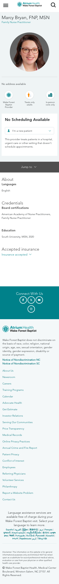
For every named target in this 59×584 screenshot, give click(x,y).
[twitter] (31, 300)
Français (48, 529)
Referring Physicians (14, 473)
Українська (25, 538)
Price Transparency (13, 428)
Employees (8, 467)
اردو (34, 538)
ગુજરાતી (6, 532)
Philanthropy (9, 486)
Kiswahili (50, 535)
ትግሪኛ (15, 538)
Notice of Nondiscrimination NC (21, 359)
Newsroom (8, 377)
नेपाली (11, 535)
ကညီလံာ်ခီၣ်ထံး (34, 532)
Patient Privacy (10, 454)
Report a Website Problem (17, 492)
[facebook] (23, 300)
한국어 (46, 532)
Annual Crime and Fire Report (19, 447)
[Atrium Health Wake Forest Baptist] (29, 329)
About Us (7, 370)
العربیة (18, 529)
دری (41, 529)
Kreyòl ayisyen (18, 532)
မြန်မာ (25, 529)
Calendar (7, 396)
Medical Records (12, 434)
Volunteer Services (13, 480)
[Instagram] (31, 309)
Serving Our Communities (17, 422)
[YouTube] (39, 300)
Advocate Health (12, 402)
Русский (40, 535)
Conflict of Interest (13, 460)
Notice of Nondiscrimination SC (21, 363)
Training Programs (13, 389)
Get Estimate (9, 409)
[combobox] (29, 130)
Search (52, 2)
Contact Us (8, 499)
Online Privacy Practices (16, 441)
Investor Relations (12, 415)
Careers (6, 383)
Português (20, 535)
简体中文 (34, 529)
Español (10, 529)
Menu (6, 3)
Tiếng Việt (42, 538)
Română (30, 535)
